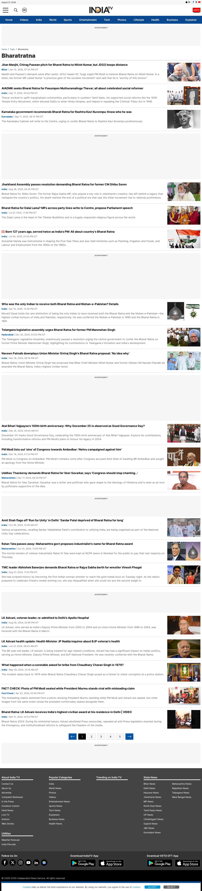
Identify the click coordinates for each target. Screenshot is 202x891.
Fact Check (8, 693)
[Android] (189, 2)
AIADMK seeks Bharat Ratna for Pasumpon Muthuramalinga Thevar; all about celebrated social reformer (72, 88)
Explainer (191, 19)
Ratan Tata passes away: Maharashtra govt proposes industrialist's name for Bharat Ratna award (67, 543)
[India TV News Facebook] (193, 2)
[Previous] (73, 736)
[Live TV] (196, 10)
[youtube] (28, 862)
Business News (56, 819)
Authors (5, 819)
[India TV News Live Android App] (83, 863)
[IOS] (186, 2)
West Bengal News (181, 797)
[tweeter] (12, 862)
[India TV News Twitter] (196, 2)
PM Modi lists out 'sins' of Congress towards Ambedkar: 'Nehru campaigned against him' (62, 449)
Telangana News (180, 792)
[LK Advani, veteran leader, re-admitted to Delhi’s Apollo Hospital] (183, 625)
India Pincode (9, 844)
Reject (171, 887)
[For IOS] (187, 863)
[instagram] (20, 862)
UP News (148, 814)
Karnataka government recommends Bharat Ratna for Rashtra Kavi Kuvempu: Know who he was (67, 111)
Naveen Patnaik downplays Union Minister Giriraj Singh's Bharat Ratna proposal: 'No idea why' (65, 353)
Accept (152, 887)
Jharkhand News (152, 797)
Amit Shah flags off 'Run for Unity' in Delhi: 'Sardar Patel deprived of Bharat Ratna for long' (63, 520)
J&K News (149, 828)
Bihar (4, 69)
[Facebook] (5, 862)
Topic (12, 49)
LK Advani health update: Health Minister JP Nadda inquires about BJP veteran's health (61, 641)
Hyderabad (7, 334)
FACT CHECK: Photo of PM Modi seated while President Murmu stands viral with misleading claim (68, 688)
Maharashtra (8, 477)
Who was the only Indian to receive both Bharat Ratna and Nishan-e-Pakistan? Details (60, 304)
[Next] (129, 736)
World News (55, 788)
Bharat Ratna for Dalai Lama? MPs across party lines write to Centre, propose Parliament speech (67, 208)
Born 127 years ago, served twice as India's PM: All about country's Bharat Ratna (60, 231)
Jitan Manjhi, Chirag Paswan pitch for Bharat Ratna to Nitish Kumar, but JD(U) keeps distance (65, 64)
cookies (136, 887)
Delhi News (149, 788)
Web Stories (8, 823)
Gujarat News (150, 823)
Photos (122, 19)
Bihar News (149, 783)
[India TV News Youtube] (199, 2)
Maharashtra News (181, 783)
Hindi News (7, 810)
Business (172, 19)
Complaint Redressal (12, 797)
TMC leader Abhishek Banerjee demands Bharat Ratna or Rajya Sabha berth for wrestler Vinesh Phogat (72, 567)
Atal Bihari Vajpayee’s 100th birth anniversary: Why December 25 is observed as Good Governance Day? (73, 426)
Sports (68, 19)
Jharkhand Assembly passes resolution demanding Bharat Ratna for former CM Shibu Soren (64, 184)
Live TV (5, 814)
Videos (24, 19)
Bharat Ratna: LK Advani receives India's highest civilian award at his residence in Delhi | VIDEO (67, 712)
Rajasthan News (180, 788)
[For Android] (159, 863)
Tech (107, 19)
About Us (6, 788)
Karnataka (7, 116)
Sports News (55, 806)
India (39, 19)
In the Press (8, 801)
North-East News (152, 806)
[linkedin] (36, 862)
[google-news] (44, 862)
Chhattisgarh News (153, 819)
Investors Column (10, 806)
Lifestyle (139, 19)
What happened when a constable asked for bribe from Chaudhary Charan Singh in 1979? (63, 665)
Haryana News (151, 792)
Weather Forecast (11, 840)
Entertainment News (59, 801)
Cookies (27, 887)
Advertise (6, 792)
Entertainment (88, 19)
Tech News (54, 810)
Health (155, 19)
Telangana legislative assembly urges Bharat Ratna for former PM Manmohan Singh (58, 329)
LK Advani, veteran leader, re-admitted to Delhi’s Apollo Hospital (45, 617)
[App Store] (111, 863)
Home (8, 19)
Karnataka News (152, 832)
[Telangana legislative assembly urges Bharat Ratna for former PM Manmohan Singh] (183, 337)
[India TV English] (101, 10)
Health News (55, 823)
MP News (148, 801)
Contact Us (7, 783)
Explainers (54, 814)
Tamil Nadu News (153, 810)
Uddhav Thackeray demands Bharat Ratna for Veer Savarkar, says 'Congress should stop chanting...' (70, 473)
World (52, 19)
